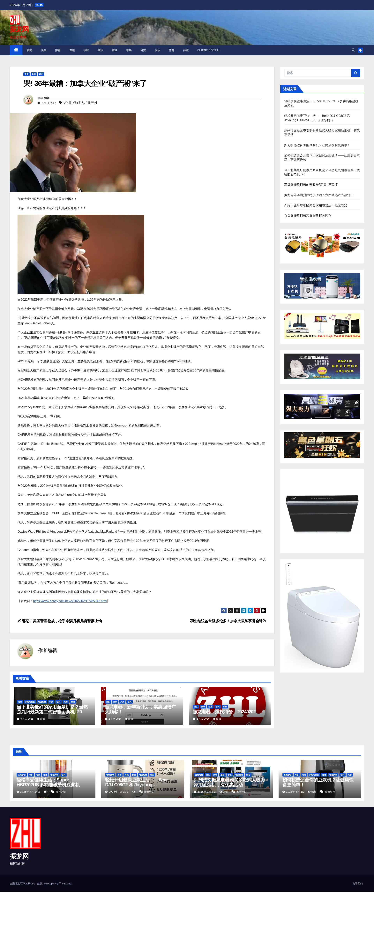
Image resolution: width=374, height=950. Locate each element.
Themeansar (66, 883)
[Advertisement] (117, 920)
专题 (72, 50)
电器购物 (42, 702)
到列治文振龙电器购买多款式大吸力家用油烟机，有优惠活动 (229, 782)
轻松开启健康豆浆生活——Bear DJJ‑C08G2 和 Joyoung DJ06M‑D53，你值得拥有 (136, 784)
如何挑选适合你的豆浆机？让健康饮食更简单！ (317, 145)
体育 (172, 50)
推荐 (58, 50)
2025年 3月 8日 (207, 791)
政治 (100, 50)
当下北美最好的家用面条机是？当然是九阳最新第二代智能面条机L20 (52, 709)
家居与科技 (30, 702)
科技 (143, 50)
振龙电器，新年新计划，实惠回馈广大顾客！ (140, 709)
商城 (186, 50)
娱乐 (157, 50)
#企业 (67, 102)
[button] (353, 50)
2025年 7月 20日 (30, 791)
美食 (66, 702)
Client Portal (209, 50)
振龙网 (19, 29)
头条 (44, 50)
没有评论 (61, 791)
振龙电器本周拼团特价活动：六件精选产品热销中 (319, 195)
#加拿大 (78, 102)
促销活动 (22, 775)
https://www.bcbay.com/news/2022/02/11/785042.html (70, 601)
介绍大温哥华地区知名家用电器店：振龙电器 (315, 205)
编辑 (46, 98)
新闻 (29, 50)
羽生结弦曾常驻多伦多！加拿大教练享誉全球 (226, 621)
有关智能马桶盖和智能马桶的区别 (308, 215)
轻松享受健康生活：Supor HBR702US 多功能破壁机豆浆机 (48, 782)
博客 (108, 702)
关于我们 (358, 883)
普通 (210, 707)
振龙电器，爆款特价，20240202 (224, 711)
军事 (129, 50)
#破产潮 (91, 102)
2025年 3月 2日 (295, 791)
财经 (115, 50)
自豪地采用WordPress (23, 883)
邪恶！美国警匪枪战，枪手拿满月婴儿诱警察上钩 (61, 621)
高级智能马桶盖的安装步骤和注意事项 (311, 184)
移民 (86, 50)
